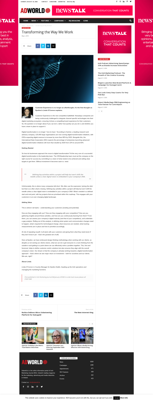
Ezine (85, 21)
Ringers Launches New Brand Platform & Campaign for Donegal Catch (114, 84)
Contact (44, 1)
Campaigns (59, 21)
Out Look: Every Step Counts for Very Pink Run (113, 93)
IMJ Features (30, 25)
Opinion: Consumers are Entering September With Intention (55, 347)
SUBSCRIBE (53, 1)
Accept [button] (117, 398)
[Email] (53, 46)
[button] (130, 20)
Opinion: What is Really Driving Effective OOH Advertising (82, 346)
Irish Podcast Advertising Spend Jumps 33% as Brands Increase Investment (113, 64)
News (33, 21)
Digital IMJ (71, 1)
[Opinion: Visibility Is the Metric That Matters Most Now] (33, 335)
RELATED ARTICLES (30, 324)
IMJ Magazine (74, 21)
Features (45, 21)
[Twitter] (130, 1)
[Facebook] (116, 1)
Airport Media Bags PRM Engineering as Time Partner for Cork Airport (114, 103)
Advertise (61, 1)
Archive (62, 375)
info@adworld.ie (35, 382)
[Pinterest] (127, 1)
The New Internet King (83, 312)
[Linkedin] (123, 1)
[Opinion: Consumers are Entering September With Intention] (57, 335)
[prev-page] (89, 324)
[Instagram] (120, 1)
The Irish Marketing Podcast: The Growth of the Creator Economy (111, 74)
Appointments (64, 369)
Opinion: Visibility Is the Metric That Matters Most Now (32, 346)
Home (25, 21)
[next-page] (92, 324)
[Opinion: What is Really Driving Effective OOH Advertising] (82, 335)
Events (62, 379)
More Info (124, 398)
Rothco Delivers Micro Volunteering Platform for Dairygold (37, 313)
